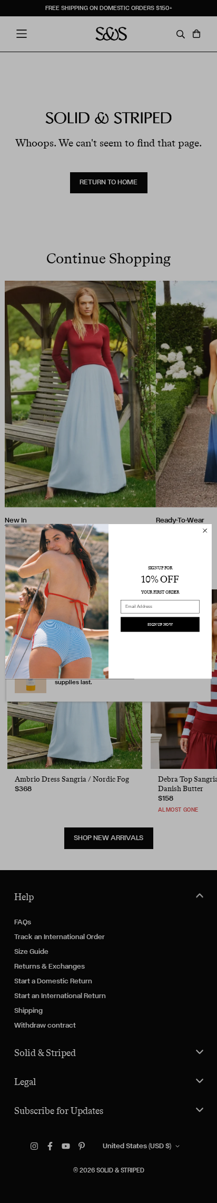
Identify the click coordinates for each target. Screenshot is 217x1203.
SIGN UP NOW (160, 624)
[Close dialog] (205, 531)
